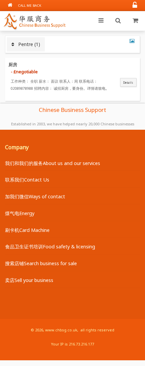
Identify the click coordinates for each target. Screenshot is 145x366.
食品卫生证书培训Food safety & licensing (50, 246)
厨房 (12, 65)
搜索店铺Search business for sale (41, 263)
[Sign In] (135, 5)
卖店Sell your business (29, 280)
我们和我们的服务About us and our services (52, 163)
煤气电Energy (19, 213)
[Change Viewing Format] (132, 40)
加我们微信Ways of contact (35, 196)
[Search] (118, 21)
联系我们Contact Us (27, 179)
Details (128, 82)
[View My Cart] (135, 21)
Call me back (29, 5)
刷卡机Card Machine (27, 230)
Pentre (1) (27, 44)
